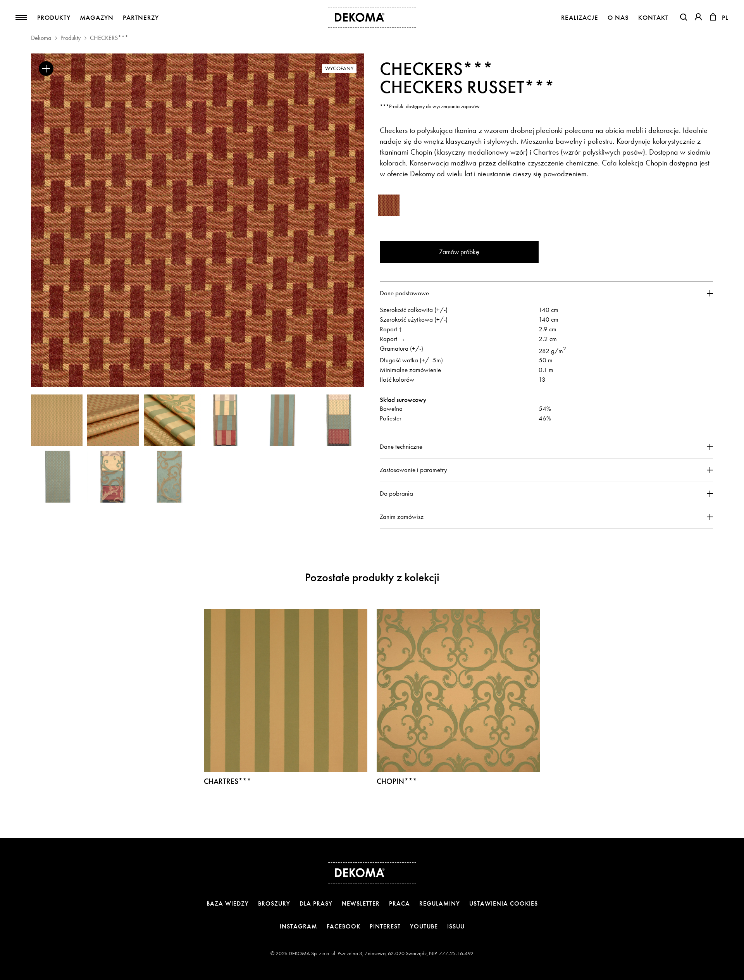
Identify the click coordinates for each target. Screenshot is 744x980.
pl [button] (725, 18)
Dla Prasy (316, 903)
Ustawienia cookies (503, 903)
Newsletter (361, 903)
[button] (683, 17)
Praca (399, 903)
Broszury (274, 903)
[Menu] (21, 17)
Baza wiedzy (228, 903)
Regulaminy (439, 903)
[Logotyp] (372, 17)
